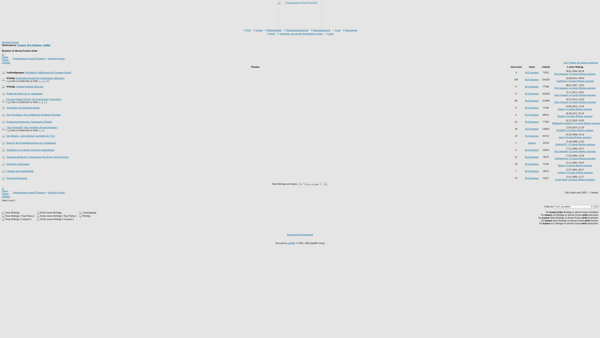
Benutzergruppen (321, 30)
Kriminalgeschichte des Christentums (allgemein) (40, 78)
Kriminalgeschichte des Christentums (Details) (29, 121)
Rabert (561, 109)
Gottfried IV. (561, 144)
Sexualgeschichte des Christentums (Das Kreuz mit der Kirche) (37, 157)
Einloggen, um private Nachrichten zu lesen (301, 33)
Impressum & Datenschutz (300, 234)
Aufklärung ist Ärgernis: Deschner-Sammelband (30, 150)
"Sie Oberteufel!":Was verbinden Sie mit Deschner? (32, 127)
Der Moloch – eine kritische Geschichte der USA (30, 136)
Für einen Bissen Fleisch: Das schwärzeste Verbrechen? (33, 99)
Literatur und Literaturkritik (19, 171)
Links (338, 30)
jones (561, 137)
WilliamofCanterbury (562, 123)
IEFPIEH (561, 130)
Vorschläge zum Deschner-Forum (23, 107)
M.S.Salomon (34, 45)
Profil (272, 33)
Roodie (561, 116)
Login (330, 33)
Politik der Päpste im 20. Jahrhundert (24, 93)
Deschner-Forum (10, 42)
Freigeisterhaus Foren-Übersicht (29, 58)
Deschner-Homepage (16, 178)
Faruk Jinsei (561, 179)
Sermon (21, 45)
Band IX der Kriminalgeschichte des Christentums (31, 143)
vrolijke (46, 45)
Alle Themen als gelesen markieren (580, 62)
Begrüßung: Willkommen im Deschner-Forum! (48, 72)
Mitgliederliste (275, 30)
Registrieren (351, 30)
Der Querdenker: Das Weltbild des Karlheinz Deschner (33, 114)
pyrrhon (561, 172)
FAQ (248, 30)
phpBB (291, 243)
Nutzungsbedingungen (297, 30)
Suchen (259, 30)
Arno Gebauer (561, 95)
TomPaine (561, 81)
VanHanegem (561, 158)
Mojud (561, 165)
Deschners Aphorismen (17, 164)
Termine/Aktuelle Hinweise (29, 86)
